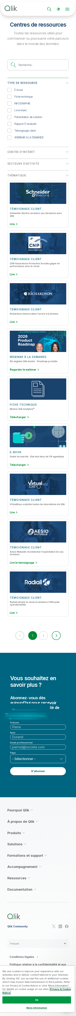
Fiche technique (23, 96)
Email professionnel (21, 742)
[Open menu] (67, 9)
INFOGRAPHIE (22, 103)
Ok (36, 999)
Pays (13, 752)
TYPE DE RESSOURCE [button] (22, 82)
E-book (18, 89)
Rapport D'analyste (25, 123)
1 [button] (32, 635)
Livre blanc (20, 110)
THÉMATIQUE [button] (16, 175)
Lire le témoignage (22, 562)
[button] (56, 635)
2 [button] (43, 635)
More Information (36, 1007)
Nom (12, 732)
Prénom (14, 722)
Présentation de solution (28, 117)
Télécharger (18, 417)
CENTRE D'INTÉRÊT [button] (21, 151)
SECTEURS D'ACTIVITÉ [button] (23, 163)
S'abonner (38, 771)
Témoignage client (25, 130)
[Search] (49, 9)
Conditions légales (22, 956)
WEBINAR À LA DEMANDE (29, 137)
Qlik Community (17, 926)
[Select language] (58, 9)
